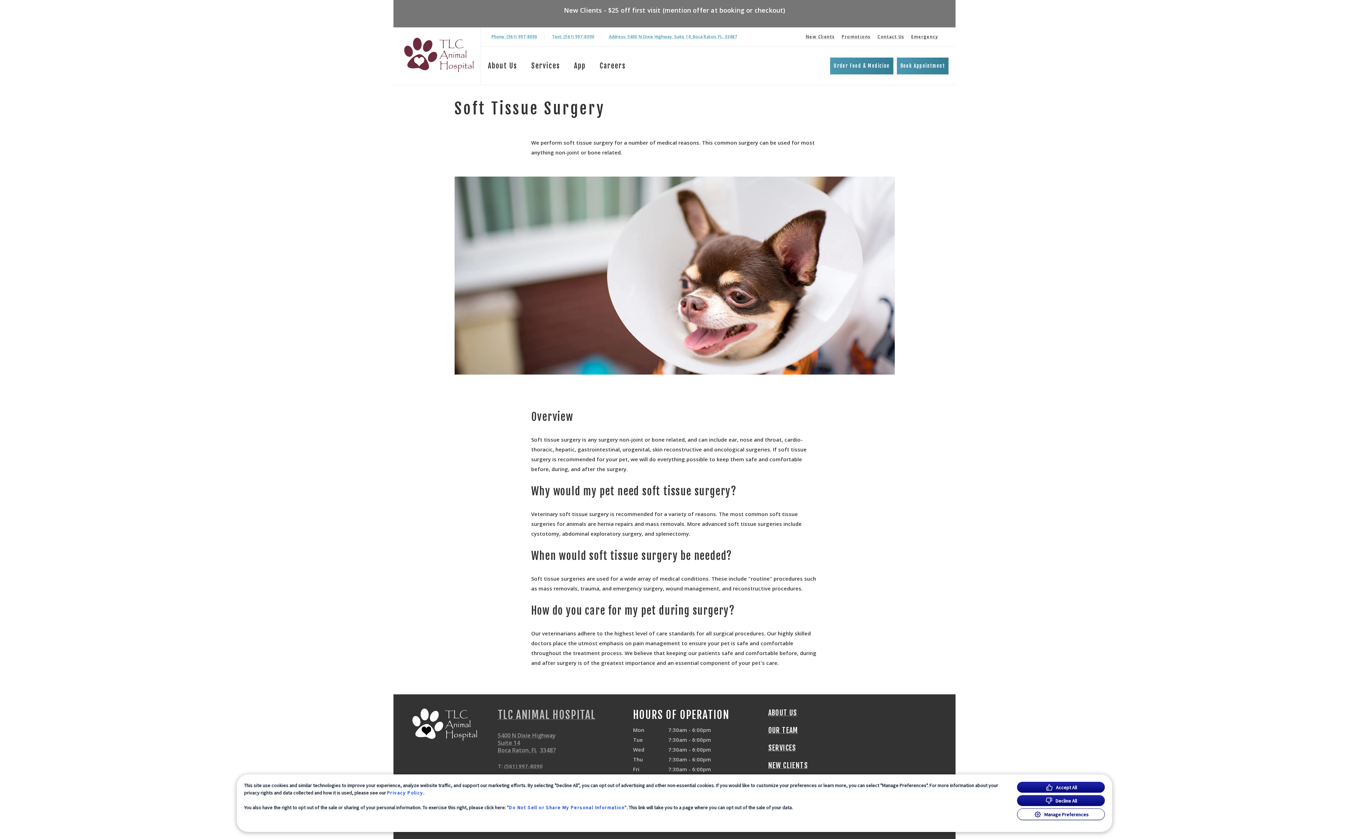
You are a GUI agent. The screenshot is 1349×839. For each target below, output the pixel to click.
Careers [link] (613, 65)
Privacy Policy (405, 793)
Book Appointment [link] (922, 66)
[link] (439, 54)
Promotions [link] (856, 37)
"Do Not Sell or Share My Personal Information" (567, 807)
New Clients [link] (820, 37)
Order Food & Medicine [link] (861, 66)
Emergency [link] (924, 37)
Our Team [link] (783, 730)
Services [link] (545, 65)
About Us (502, 65)
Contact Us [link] (891, 37)
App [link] (580, 65)
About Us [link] (782, 713)
